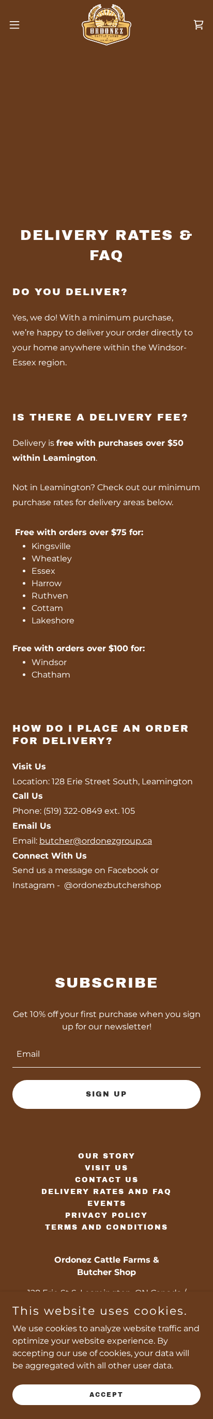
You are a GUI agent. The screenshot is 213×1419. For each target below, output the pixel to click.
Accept (106, 1394)
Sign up (106, 1094)
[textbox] (106, 1054)
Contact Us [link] (107, 1180)
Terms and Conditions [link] (106, 1227)
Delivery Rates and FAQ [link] (106, 1192)
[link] (106, 24)
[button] (19, 24)
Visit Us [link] (106, 1168)
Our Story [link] (106, 1156)
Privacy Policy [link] (106, 1215)
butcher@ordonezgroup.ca (95, 841)
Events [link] (106, 1203)
